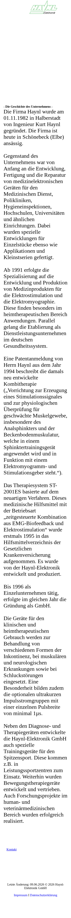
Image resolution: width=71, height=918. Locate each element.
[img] (43, 7)
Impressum (20, 895)
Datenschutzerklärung (43, 895)
